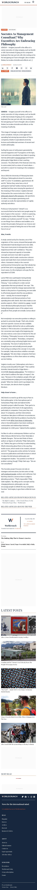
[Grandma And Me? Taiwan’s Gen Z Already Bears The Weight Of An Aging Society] (18, 651)
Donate (4, 875)
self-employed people (8, 474)
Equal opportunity (7, 851)
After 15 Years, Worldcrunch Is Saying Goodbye (14, 637)
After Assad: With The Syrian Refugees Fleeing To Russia (17, 744)
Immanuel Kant (20, 158)
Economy (4, 29)
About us (4, 842)
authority (7, 354)
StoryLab (4, 828)
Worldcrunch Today (7, 869)
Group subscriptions (8, 872)
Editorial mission (6, 845)
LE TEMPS (5, 71)
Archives (4, 825)
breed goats (21, 267)
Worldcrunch (7, 65)
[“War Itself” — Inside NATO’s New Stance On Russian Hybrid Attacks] (18, 678)
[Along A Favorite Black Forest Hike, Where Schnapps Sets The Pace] (18, 706)
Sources (4, 822)
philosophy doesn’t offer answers (12, 196)
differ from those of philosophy (21, 420)
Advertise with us (7, 854)
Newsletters (5, 866)
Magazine (4, 819)
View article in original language (29, 524)
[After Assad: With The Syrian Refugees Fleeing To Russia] (18, 733)
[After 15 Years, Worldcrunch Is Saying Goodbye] (18, 626)
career (28, 303)
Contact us (5, 848)
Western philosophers (16, 372)
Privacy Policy (13, 887)
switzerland (12, 29)
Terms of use (5, 887)
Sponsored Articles (7, 831)
